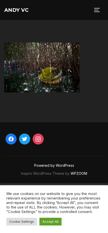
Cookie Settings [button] (21, 222)
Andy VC (16, 10)
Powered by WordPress (54, 165)
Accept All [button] (50, 222)
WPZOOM (79, 173)
